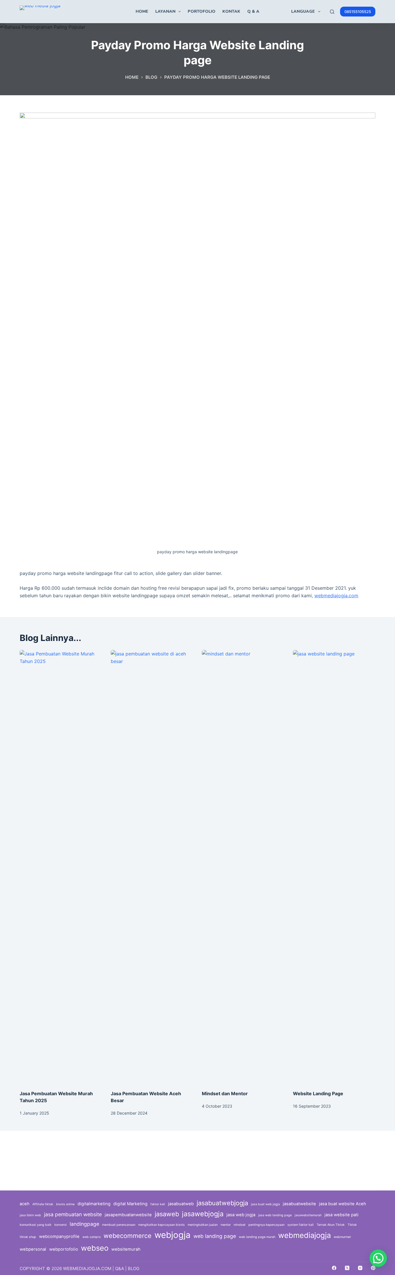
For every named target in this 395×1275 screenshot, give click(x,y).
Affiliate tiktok (42, 1204)
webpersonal (33, 1249)
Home (142, 11)
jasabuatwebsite (299, 1203)
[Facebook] (334, 1268)
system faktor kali (300, 1225)
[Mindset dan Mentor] (243, 867)
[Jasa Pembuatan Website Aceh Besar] (152, 867)
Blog (133, 1268)
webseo (94, 1247)
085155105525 (357, 11)
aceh (24, 1203)
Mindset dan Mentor (225, 1093)
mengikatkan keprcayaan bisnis (161, 1225)
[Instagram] (360, 1268)
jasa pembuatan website (73, 1214)
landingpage (84, 1224)
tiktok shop (28, 1237)
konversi (60, 1225)
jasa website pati (341, 1214)
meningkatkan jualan (203, 1225)
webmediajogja (304, 1235)
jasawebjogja (203, 1214)
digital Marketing (130, 1203)
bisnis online (65, 1204)
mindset (240, 1225)
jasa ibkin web (30, 1215)
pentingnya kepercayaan (266, 1225)
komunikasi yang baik (35, 1225)
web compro (91, 1237)
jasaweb (167, 1214)
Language (303, 11)
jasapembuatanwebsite (128, 1214)
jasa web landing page (275, 1215)
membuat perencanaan (118, 1225)
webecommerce (128, 1235)
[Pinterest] (373, 1268)
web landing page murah (257, 1237)
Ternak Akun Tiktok (331, 1225)
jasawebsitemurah (308, 1215)
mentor (226, 1225)
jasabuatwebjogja (222, 1203)
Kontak (231, 11)
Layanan (165, 11)
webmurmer (342, 1237)
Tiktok (352, 1225)
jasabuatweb (181, 1203)
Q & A (253, 11)
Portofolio (201, 11)
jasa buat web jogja (265, 1204)
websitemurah (126, 1249)
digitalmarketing (93, 1203)
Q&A (119, 1268)
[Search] (332, 12)
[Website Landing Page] (334, 867)
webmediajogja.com (336, 595)
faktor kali (157, 1204)
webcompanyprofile (59, 1236)
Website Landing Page (318, 1093)
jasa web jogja (240, 1214)
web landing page (214, 1236)
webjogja (172, 1235)
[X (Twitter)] (347, 1268)
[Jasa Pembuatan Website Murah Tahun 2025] (61, 867)
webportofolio (63, 1249)
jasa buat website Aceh (342, 1203)
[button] (378, 1258)
